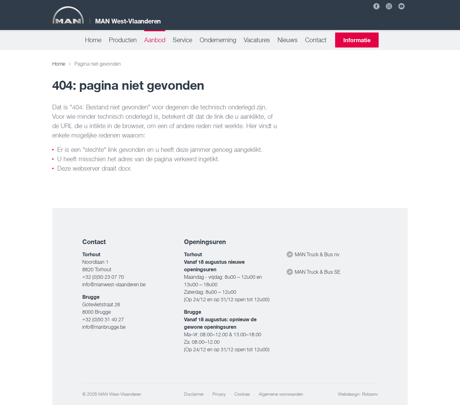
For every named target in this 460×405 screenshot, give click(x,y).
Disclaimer (194, 394)
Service (182, 40)
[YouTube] (401, 6)
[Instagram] (389, 6)
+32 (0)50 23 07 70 (103, 276)
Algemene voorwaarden (281, 394)
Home (93, 40)
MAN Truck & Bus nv (316, 254)
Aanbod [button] (154, 40)
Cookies (242, 394)
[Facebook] (376, 6)
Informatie (357, 40)
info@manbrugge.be (103, 326)
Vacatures (257, 40)
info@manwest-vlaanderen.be (114, 284)
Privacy (219, 394)
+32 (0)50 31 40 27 (103, 319)
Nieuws (288, 40)
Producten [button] (123, 40)
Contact (315, 40)
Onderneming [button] (218, 40)
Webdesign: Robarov (358, 394)
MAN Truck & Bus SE (317, 271)
